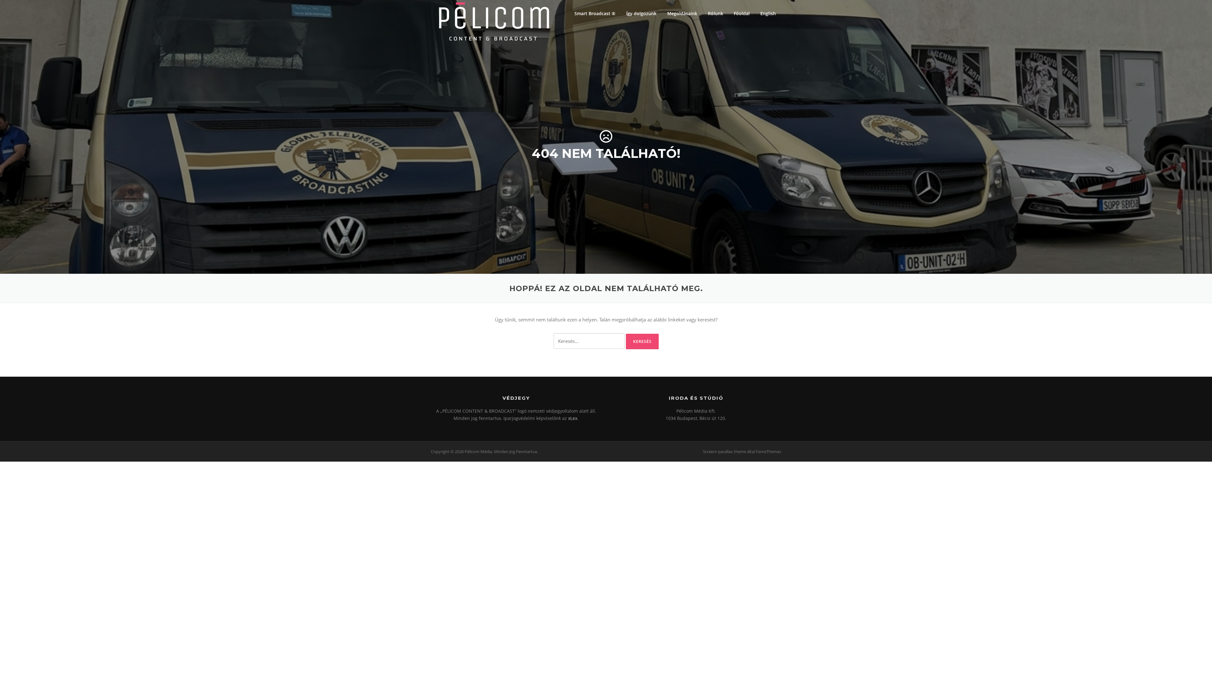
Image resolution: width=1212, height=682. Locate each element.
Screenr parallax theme (724, 451)
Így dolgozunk (641, 13)
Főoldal (742, 13)
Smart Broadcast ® (594, 13)
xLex (572, 418)
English (768, 13)
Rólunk (715, 13)
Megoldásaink (682, 13)
